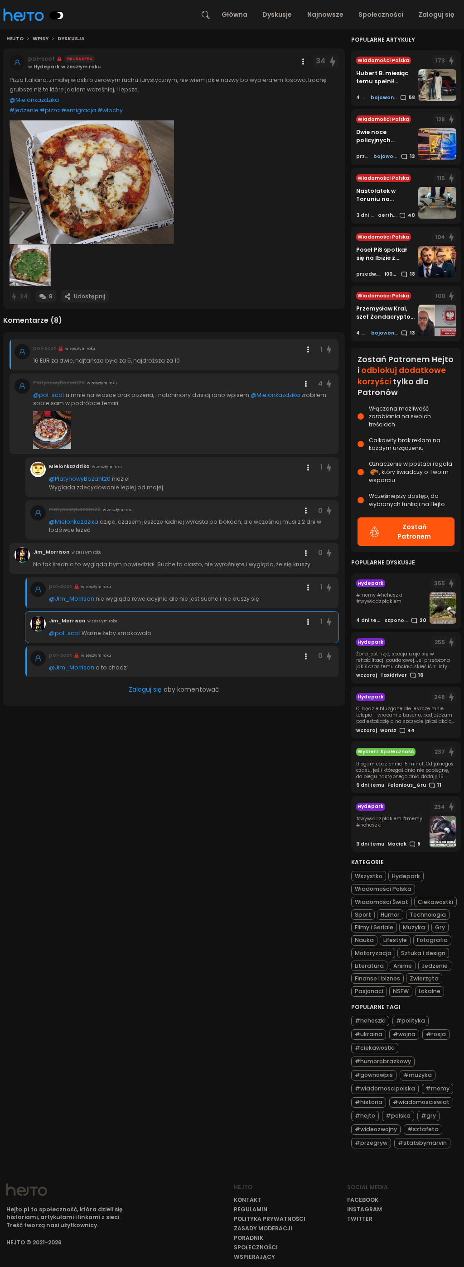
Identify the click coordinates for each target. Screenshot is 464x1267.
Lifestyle (395, 940)
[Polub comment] (329, 349)
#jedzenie (24, 110)
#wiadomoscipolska (385, 1088)
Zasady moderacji (263, 1228)
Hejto (15, 39)
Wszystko (368, 876)
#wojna (404, 1034)
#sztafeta (423, 1129)
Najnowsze (325, 14)
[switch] (56, 15)
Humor (390, 914)
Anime (402, 966)
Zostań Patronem (414, 531)
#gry (428, 1115)
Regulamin (250, 1209)
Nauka (364, 940)
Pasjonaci (369, 991)
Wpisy (40, 39)
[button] (92, 182)
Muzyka (414, 927)
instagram (364, 1209)
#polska (398, 1115)
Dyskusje (277, 14)
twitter (359, 1219)
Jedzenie (435, 966)
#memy (437, 1088)
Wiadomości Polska (383, 889)
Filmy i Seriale (374, 927)
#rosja (436, 1034)
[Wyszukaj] (205, 15)
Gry (440, 927)
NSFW (401, 991)
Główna (234, 14)
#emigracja (78, 110)
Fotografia (432, 940)
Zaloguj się (436, 14)
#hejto (365, 1115)
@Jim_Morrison (71, 598)
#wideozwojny (376, 1129)
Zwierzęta (424, 978)
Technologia (428, 914)
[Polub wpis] (333, 61)
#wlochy (110, 110)
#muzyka (417, 1075)
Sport (363, 914)
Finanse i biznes (377, 978)
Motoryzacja (373, 953)
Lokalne (429, 991)
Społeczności (380, 14)
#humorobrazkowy (383, 1061)
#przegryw (371, 1143)
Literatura (369, 966)
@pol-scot (48, 395)
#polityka (410, 1020)
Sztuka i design (423, 953)
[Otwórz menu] (303, 61)
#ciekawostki (375, 1048)
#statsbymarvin (422, 1143)
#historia (368, 1102)
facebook (362, 1200)
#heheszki (370, 1020)
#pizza (50, 110)
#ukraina (368, 1034)
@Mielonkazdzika (34, 100)
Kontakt (247, 1200)
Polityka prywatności (269, 1219)
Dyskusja (71, 39)
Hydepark (406, 876)
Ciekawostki (435, 902)
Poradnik (248, 1238)
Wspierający (254, 1257)
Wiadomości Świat (381, 902)
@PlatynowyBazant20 (80, 479)
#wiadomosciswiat (421, 1102)
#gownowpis (374, 1075)
